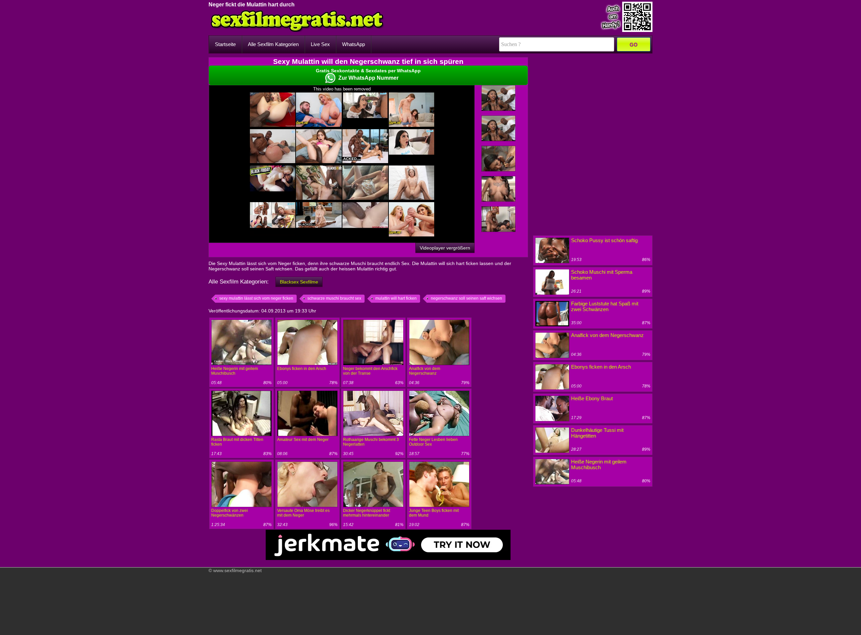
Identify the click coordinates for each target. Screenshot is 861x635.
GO (634, 44)
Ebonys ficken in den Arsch (301, 368)
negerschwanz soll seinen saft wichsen (466, 298)
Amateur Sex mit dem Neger (303, 439)
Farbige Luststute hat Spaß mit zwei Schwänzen (604, 306)
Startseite (225, 44)
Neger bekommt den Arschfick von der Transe (370, 371)
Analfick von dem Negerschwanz (424, 371)
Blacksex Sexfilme (299, 282)
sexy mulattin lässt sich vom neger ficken (256, 298)
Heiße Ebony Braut (592, 398)
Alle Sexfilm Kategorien (273, 44)
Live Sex (320, 44)
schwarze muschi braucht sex (334, 298)
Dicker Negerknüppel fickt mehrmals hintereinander (366, 513)
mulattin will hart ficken (396, 298)
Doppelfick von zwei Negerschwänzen (229, 513)
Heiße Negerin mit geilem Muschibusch (234, 371)
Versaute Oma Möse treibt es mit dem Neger (303, 513)
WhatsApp (353, 44)
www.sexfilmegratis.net (237, 570)
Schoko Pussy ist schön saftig (604, 240)
